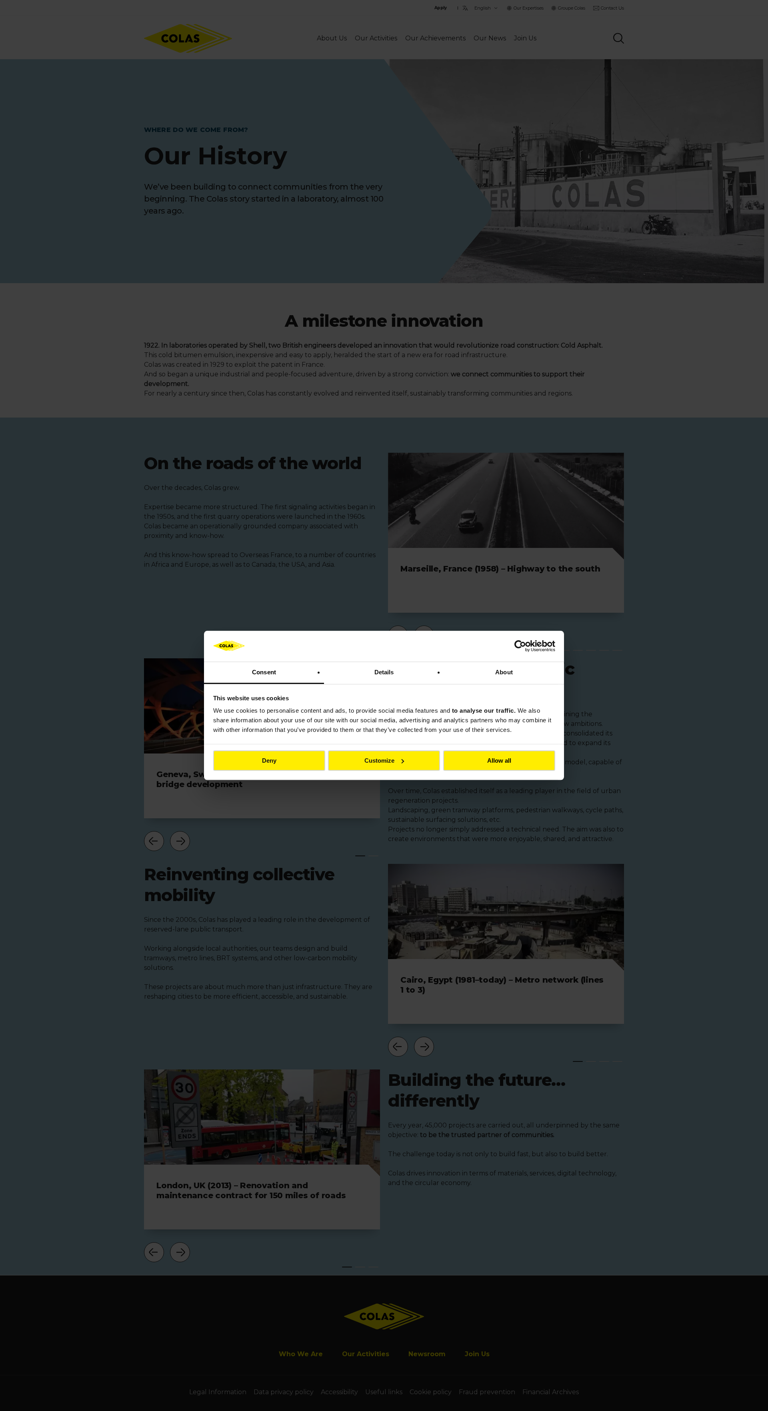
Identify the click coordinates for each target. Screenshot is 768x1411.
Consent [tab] (264, 672)
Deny (269, 760)
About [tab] (504, 672)
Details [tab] (384, 672)
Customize (379, 760)
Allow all (499, 760)
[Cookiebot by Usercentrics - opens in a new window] (520, 646)
